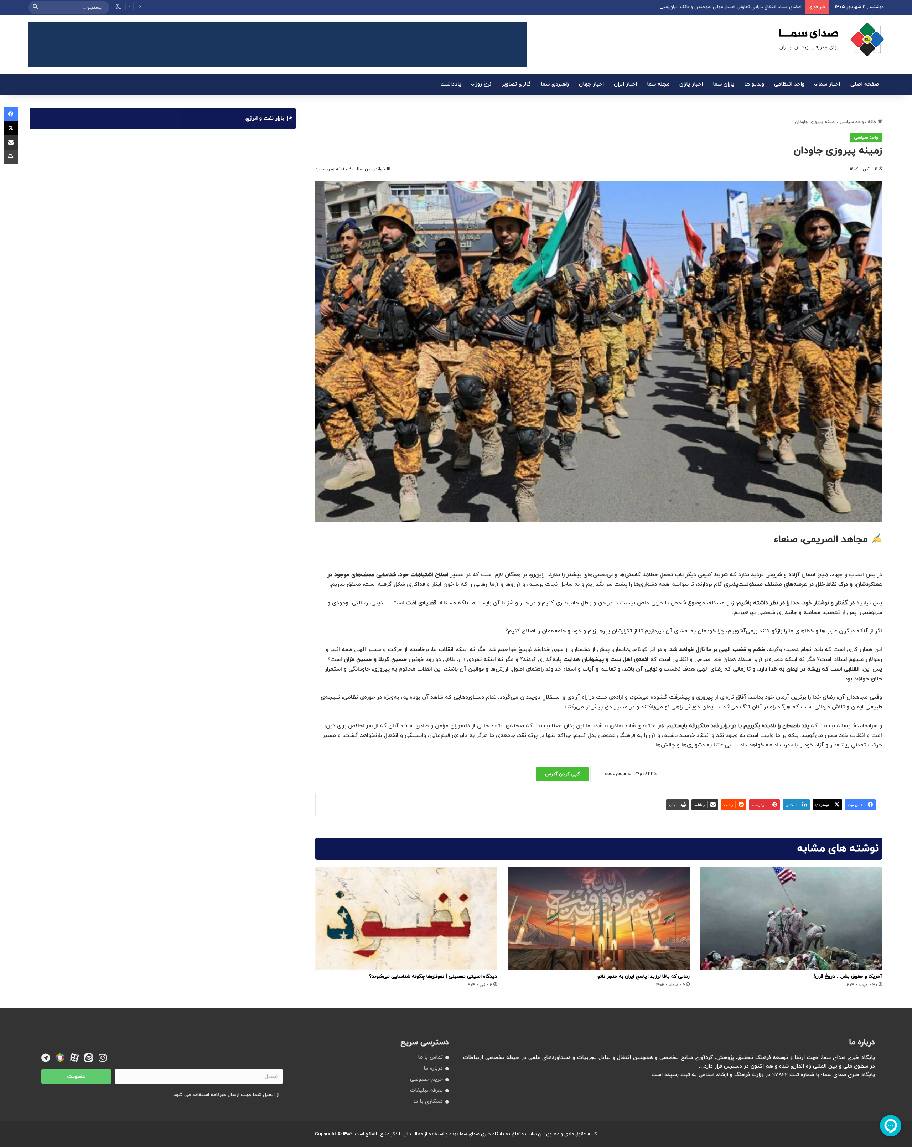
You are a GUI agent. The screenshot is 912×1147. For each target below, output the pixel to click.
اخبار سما (829, 84)
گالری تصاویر (516, 84)
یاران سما (723, 84)
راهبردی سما (555, 84)
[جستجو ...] (35, 7)
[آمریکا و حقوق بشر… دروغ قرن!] (791, 918)
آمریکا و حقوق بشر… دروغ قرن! (848, 976)
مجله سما (658, 84)
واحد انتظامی (789, 84)
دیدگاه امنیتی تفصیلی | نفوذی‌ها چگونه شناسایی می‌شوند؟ (433, 976)
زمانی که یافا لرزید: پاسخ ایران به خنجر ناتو (643, 976)
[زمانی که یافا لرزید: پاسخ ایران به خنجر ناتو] (598, 918)
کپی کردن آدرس (562, 774)
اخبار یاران (691, 84)
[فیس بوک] (11, 114)
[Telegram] (45, 1057)
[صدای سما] (831, 39)
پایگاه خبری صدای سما (482, 1134)
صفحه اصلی (864, 84)
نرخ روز (483, 84)
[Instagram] (102, 1057)
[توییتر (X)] (11, 128)
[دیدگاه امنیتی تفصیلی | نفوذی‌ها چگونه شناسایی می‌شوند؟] (406, 918)
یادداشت (451, 84)
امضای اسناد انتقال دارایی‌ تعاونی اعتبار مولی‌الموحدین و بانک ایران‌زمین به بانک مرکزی (715, 7)
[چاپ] (11, 157)
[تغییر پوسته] (118, 7)
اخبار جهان (591, 84)
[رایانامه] (11, 142)
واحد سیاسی (852, 122)
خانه (873, 122)
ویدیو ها (754, 84)
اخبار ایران (625, 84)
